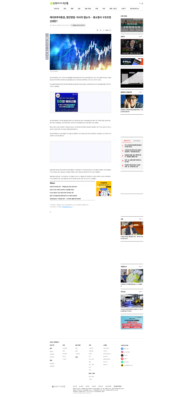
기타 (90, 370)
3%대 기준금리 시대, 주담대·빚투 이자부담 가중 (62, 193)
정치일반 (52, 357)
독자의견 (87, 386)
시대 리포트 (124, 16)
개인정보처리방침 (117, 386)
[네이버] (47, 51)
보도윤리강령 (108, 386)
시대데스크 (124, 267)
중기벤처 (64, 354)
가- (104, 30)
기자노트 (123, 292)
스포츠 (90, 379)
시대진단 (91, 348)
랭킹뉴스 (105, 364)
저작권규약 (100, 386)
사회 (103, 8)
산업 (79, 8)
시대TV (123, 8)
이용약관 (94, 386)
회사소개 (75, 386)
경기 (90, 356)
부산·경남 (91, 359)
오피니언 (56, 8)
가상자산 (77, 354)
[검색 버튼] (140, 3)
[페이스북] (47, 44)
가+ (110, 30)
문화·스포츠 (113, 8)
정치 (65, 8)
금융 (76, 348)
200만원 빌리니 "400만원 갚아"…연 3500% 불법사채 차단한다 (65, 199)
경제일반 (52, 363)
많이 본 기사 (127, 141)
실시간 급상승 (136, 141)
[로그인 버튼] (142, 3)
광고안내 (81, 386)
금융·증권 (88, 8)
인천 (90, 367)
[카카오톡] (47, 38)
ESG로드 (105, 356)
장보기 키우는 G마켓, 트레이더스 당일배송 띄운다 (62, 190)
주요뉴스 (105, 362)
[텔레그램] (47, 54)
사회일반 (91, 351)
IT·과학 (64, 359)
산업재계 (64, 348)
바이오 (64, 356)
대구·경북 (91, 364)
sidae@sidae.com (67, 207)
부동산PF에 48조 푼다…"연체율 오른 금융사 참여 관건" (63, 187)
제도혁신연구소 (134, 8)
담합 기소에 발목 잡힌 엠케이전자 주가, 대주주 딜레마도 (63, 196)
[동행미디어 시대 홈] (59, 3)
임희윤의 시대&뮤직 (126, 92)
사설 (122, 219)
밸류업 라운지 (106, 359)
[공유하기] (100, 30)
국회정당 (52, 354)
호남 (90, 362)
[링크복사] (47, 58)
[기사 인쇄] (97, 30)
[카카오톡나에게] (47, 41)
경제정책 (52, 366)
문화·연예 (91, 376)
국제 (96, 8)
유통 (63, 351)
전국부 (90, 354)
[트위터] (47, 48)
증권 (76, 351)
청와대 (51, 351)
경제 (72, 8)
